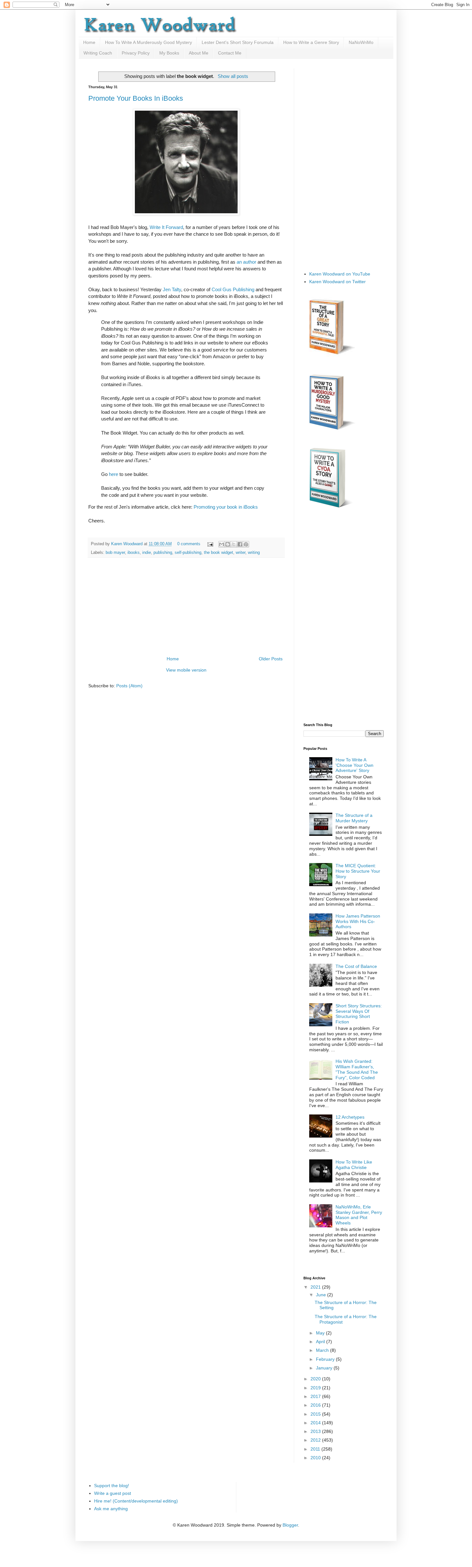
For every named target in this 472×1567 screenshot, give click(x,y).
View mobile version (186, 670)
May (321, 1332)
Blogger (290, 1525)
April (321, 1341)
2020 (316, 1378)
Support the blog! (111, 1485)
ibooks (133, 552)
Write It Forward (166, 227)
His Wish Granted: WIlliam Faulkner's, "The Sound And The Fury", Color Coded (357, 1069)
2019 (316, 1387)
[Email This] (221, 544)
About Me (198, 52)
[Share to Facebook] (240, 544)
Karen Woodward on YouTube (339, 273)
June (321, 1294)
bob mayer (115, 552)
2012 (316, 1440)
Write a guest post (112, 1493)
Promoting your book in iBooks (226, 507)
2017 (316, 1396)
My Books (169, 52)
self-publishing (188, 552)
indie (146, 552)
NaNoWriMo (361, 42)
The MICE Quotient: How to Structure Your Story (358, 871)
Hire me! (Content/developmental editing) (136, 1500)
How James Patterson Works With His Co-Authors (358, 921)
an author (246, 262)
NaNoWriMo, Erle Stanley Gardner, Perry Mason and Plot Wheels (359, 1214)
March (323, 1350)
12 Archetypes (350, 1117)
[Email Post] (209, 544)
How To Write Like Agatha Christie (354, 1164)
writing (254, 552)
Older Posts (271, 658)
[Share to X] (234, 544)
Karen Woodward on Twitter (337, 281)
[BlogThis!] (227, 544)
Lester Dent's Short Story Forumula (238, 42)
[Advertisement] (186, 607)
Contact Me (229, 52)
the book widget (218, 552)
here (113, 474)
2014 (316, 1422)
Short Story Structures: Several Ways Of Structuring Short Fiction (359, 1013)
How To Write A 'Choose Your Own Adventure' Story (354, 765)
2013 (316, 1431)
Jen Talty (172, 289)
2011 (315, 1449)
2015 (316, 1414)
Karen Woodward (127, 544)
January (325, 1367)
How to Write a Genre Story (311, 42)
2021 (316, 1287)
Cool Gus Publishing (233, 289)
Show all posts (233, 76)
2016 (316, 1405)
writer (240, 552)
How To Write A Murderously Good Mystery (148, 42)
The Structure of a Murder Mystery (354, 818)
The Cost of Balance (356, 966)
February (326, 1359)
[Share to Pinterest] (246, 544)
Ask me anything (111, 1508)
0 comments (188, 544)
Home (89, 42)
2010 (316, 1457)
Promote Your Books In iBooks (135, 98)
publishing (162, 552)
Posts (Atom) (129, 685)
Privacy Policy (136, 52)
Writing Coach (97, 52)
